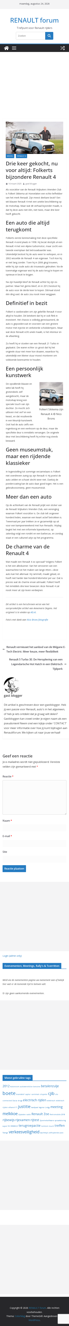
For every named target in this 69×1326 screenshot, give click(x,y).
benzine (36, 1086)
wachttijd (44, 1133)
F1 (16, 1107)
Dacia (15, 1100)
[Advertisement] (34, 80)
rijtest (34, 1120)
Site (5, 852)
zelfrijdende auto (55, 1133)
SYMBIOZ (14, 1126)
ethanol (11, 1107)
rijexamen (22, 1120)
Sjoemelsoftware (47, 1120)
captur (28, 1094)
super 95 (6, 1126)
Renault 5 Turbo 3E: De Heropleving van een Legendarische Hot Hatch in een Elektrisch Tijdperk (36, 664)
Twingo (5, 1133)
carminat (35, 1094)
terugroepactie (30, 1126)
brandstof (20, 1094)
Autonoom (14, 1086)
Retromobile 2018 (57, 1114)
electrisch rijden (34, 1100)
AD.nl (33, 612)
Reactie (8, 776)
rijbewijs (9, 1120)
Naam (7, 820)
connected (7, 1100)
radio (28, 1114)
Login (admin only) (12, 955)
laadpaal (34, 1107)
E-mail (7, 836)
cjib (51, 1093)
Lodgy (47, 1107)
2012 (6, 1086)
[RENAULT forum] (6, 48)
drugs (20, 1100)
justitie (24, 1106)
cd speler (43, 1094)
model (10, 156)
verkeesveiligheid (24, 1131)
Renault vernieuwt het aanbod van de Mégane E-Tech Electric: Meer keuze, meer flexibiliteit (35, 649)
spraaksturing (60, 1120)
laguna (41, 1107)
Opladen (22, 1114)
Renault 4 (21, 156)
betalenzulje (50, 1086)
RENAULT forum (34, 20)
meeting (56, 1107)
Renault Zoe (40, 1114)
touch (51, 1126)
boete (9, 1093)
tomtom (44, 1126)
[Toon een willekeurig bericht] (62, 48)
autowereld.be (26, 1086)
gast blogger (31, 183)
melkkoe (10, 1113)
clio (56, 1094)
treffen (60, 1126)
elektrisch (51, 1100)
